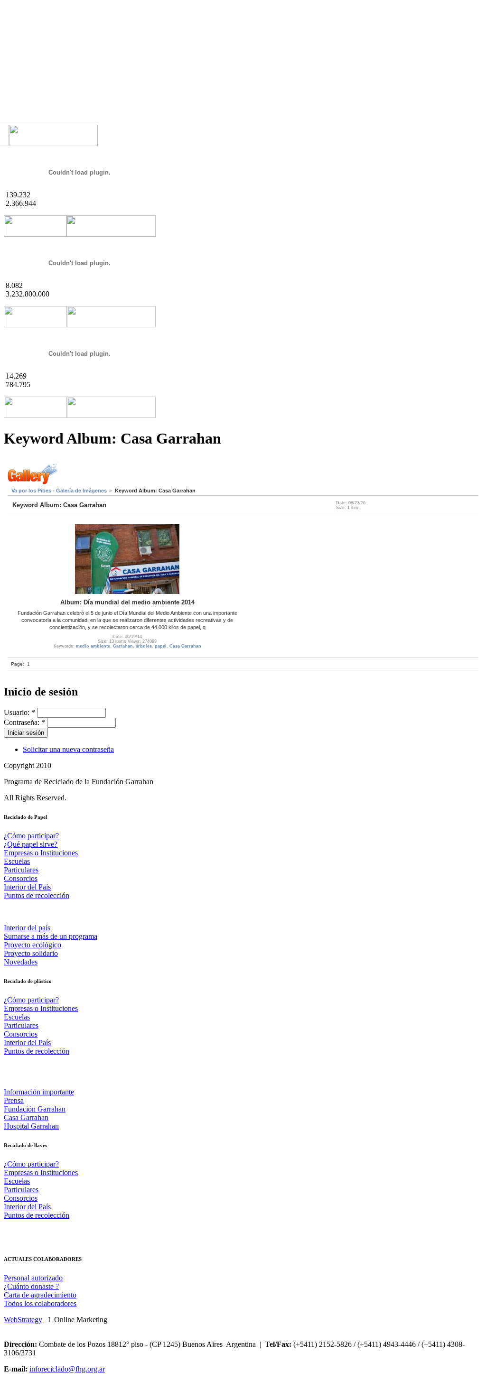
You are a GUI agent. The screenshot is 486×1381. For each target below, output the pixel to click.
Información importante (39, 1092)
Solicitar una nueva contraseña (68, 749)
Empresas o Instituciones (41, 853)
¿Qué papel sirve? (30, 844)
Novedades (20, 962)
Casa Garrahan (185, 646)
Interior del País (27, 887)
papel (161, 646)
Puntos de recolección (36, 895)
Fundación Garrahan (34, 1109)
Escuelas (17, 861)
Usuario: (19, 712)
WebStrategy (23, 1320)
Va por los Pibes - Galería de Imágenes (59, 490)
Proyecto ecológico (32, 945)
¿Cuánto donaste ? (31, 1286)
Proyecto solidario (31, 953)
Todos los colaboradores (40, 1303)
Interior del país (27, 928)
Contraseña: (24, 722)
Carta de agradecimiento (40, 1295)
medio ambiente (93, 646)
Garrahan (123, 646)
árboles (144, 646)
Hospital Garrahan (31, 1126)
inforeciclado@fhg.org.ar (67, 1369)
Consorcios (20, 878)
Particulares (21, 870)
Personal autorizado (33, 1278)
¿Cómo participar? (31, 836)
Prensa (14, 1100)
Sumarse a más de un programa (50, 936)
